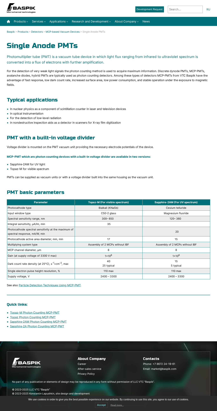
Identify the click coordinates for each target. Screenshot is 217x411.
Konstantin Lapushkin (41, 393)
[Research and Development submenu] (110, 21)
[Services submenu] (45, 21)
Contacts (151, 359)
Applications (57, 21)
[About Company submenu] (138, 21)
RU (208, 9)
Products (20, 21)
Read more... (117, 405)
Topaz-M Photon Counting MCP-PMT (34, 312)
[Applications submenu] (67, 21)
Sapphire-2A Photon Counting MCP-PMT (37, 326)
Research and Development (90, 21)
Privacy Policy (86, 373)
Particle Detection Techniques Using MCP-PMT (50, 285)
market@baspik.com (163, 368)
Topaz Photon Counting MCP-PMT (33, 317)
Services (37, 21)
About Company (125, 21)
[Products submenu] (27, 21)
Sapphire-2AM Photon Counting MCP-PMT (38, 321)
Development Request (150, 9)
